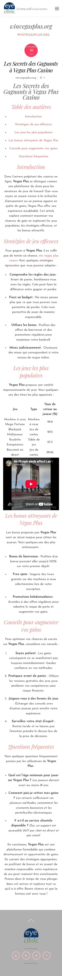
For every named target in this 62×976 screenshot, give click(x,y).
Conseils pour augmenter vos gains (33, 148)
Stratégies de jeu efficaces (33, 124)
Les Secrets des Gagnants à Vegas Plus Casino (31, 67)
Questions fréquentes (33, 156)
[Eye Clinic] (9, 13)
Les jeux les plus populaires (33, 132)
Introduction (33, 116)
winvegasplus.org (33, 35)
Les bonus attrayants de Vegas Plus (33, 140)
